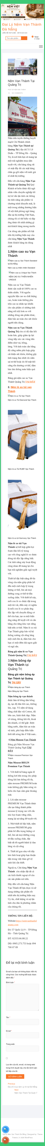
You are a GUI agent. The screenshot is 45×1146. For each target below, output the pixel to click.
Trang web (10, 1044)
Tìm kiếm (24, 38)
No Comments (17, 93)
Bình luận (10, 982)
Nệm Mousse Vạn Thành (23, 739)
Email (9, 1030)
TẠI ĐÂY (30, 381)
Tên (8, 1017)
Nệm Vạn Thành (20, 89)
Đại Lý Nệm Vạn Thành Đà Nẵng (22, 26)
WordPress (29, 1137)
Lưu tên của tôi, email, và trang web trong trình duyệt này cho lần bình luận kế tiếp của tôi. (21, 1067)
